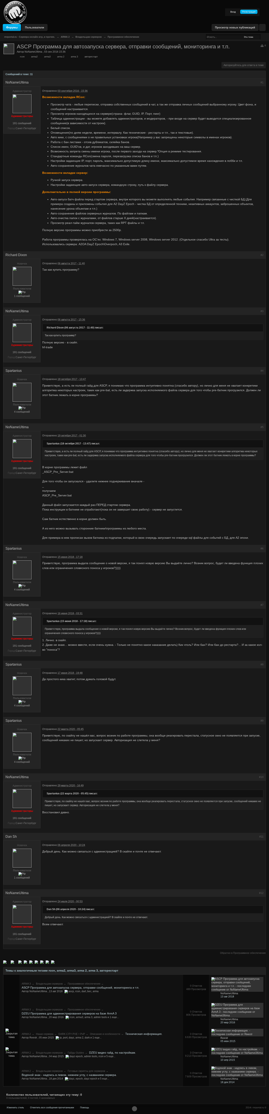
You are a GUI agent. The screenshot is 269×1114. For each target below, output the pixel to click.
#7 (262, 605)
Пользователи (34, 27)
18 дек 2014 (227, 1082)
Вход (233, 12)
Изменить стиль (15, 1107)
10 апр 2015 (227, 1059)
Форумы (12, 27)
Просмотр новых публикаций (235, 27)
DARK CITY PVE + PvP (71, 1034)
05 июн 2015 (227, 1041)
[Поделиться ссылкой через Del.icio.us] (20, 961)
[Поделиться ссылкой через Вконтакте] (25, 961)
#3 (262, 311)
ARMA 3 (26, 983)
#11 (261, 836)
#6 (262, 548)
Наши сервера (44, 1034)
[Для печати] (47, 961)
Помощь (84, 1107)
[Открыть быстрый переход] (262, 27)
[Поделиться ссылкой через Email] (42, 961)
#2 (262, 255)
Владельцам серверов (49, 983)
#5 (262, 427)
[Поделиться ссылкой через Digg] (12, 961)
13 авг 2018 (227, 996)
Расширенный (263, 37)
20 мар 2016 (227, 1022)
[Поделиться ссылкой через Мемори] (31, 961)
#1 (262, 82)
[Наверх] (134, 1108)
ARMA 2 (26, 1034)
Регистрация (249, 12)
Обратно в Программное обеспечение (243, 953)
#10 (261, 777)
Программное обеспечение (84, 983)
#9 (262, 720)
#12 (261, 893)
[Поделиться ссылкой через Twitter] (5, 961)
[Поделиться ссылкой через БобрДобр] (36, 961)
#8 (262, 664)
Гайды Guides (76, 1052)
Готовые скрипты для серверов (86, 1071)
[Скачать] (52, 961)
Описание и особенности (105, 1034)
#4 (262, 370)
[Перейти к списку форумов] (15, 12)
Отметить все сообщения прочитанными (52, 1107)
